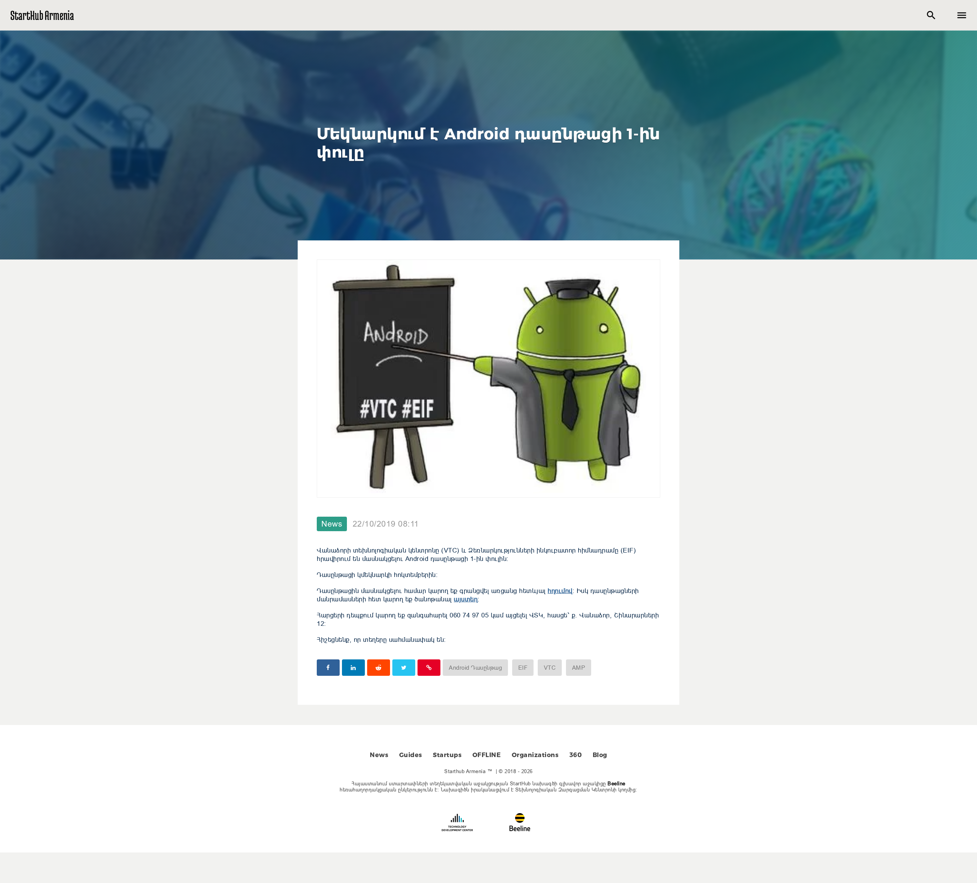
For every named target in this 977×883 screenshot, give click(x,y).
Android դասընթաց (475, 667)
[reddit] (378, 667)
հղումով (560, 591)
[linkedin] (353, 667)
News (331, 524)
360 (575, 755)
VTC (550, 667)
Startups (447, 755)
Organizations (535, 755)
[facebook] (328, 667)
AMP (578, 667)
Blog (600, 755)
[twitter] (403, 667)
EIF (523, 667)
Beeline (617, 783)
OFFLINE (486, 755)
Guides (410, 755)
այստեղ (465, 599)
